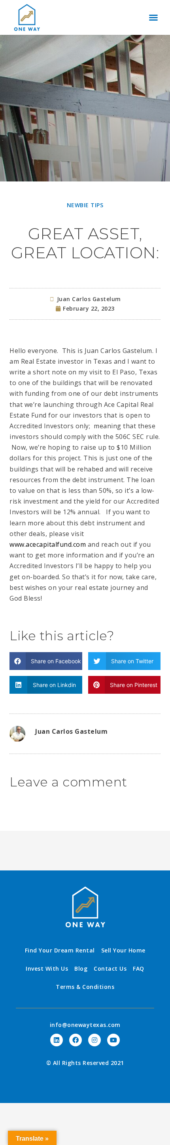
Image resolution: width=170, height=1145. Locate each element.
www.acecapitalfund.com (47, 544)
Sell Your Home (123, 950)
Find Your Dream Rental (60, 950)
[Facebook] (75, 1040)
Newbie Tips (85, 205)
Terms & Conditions (85, 986)
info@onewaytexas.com (85, 1025)
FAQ (138, 968)
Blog (80, 968)
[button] (153, 17)
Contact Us (110, 968)
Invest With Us (47, 968)
